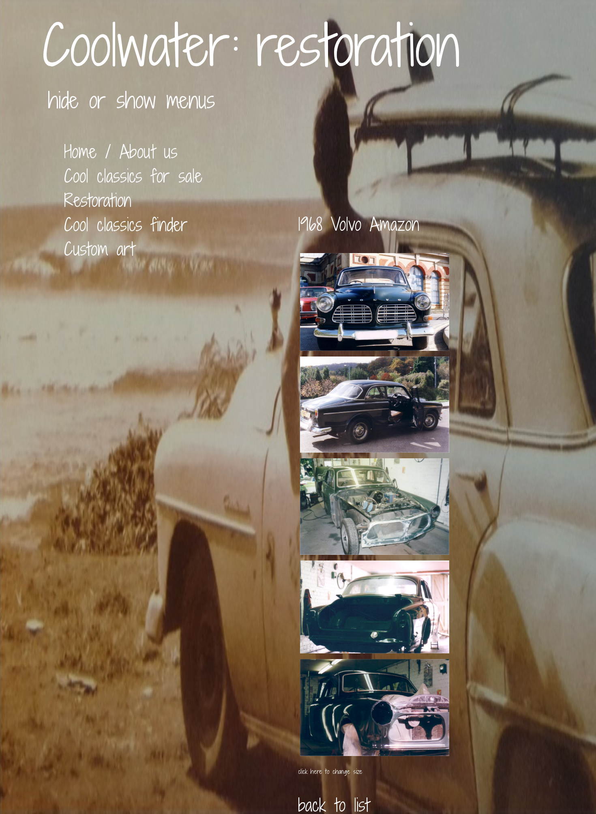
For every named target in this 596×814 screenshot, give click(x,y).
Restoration (97, 200)
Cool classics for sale (133, 176)
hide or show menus (131, 100)
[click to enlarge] (374, 344)
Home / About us (121, 152)
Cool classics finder (126, 225)
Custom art (99, 249)
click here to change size (330, 771)
